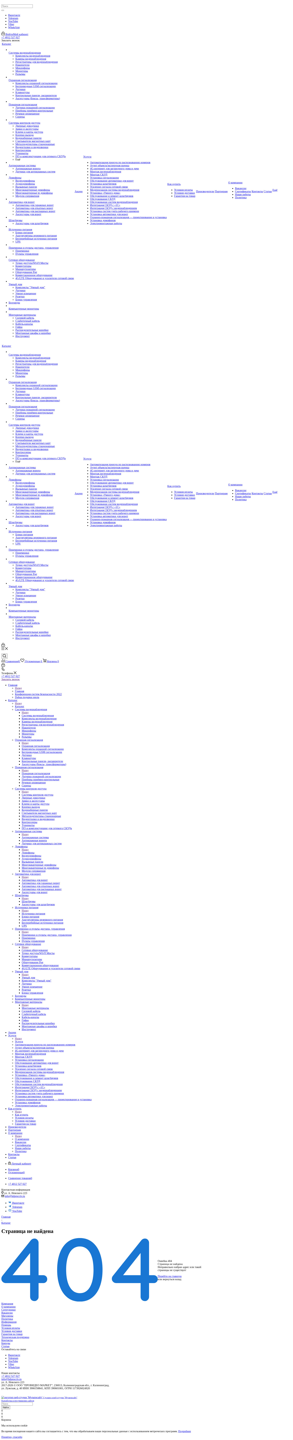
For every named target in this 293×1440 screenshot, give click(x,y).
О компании (22, 1139)
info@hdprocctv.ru (15, 1196)
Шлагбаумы (28, 901)
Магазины (7, 1315)
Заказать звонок (10, 679)
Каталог (19, 706)
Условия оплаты (10, 1328)
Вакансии (7, 1312)
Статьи (5, 1346)
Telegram (13, 18)
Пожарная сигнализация (36, 773)
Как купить (21, 1114)
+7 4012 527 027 (10, 37)
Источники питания (33, 913)
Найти (6, 1407)
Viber (11, 24)
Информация (8, 1321)
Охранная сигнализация (36, 746)
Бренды (5, 1343)
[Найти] (2, 10)
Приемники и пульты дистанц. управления (47, 934)
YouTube (13, 21)
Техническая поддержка (15, 1337)
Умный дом (28, 977)
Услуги (19, 1041)
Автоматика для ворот (35, 880)
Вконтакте (14, 15)
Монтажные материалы (35, 1008)
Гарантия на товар (12, 1334)
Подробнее (184, 1431)
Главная (19, 691)
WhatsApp (14, 27)
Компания (7, 1303)
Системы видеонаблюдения (38, 715)
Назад (18, 688)
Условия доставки (11, 1331)
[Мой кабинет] (3, 645)
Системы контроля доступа (37, 794)
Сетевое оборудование (35, 950)
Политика (7, 1318)
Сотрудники (8, 1309)
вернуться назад (172, 1279)
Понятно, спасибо (11, 1437)
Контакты (7, 1340)
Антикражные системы (35, 837)
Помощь (6, 1325)
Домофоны (28, 852)
